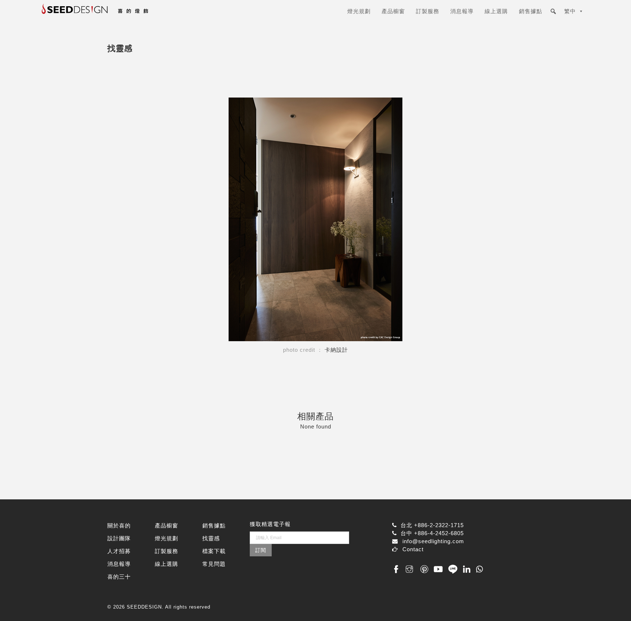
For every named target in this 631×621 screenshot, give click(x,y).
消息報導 (462, 11)
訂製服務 (427, 11)
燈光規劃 (359, 11)
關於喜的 (119, 525)
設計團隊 (119, 538)
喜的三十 (119, 577)
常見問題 (214, 564)
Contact (413, 549)
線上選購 (496, 11)
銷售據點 (530, 11)
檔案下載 (214, 551)
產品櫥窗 (393, 11)
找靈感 (211, 538)
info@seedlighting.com (433, 541)
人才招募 (119, 551)
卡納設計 (336, 350)
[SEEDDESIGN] (113, 14)
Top (613, 603)
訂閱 (260, 550)
